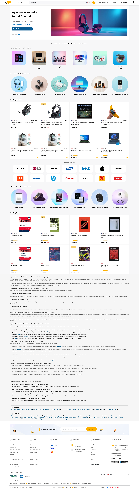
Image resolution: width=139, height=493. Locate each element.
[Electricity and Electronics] (84, 254)
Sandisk (79, 409)
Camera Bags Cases (57, 416)
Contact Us (13, 447)
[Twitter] (115, 487)
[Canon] (69, 178)
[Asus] (53, 169)
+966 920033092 (117, 455)
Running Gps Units (86, 416)
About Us (12, 445)
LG (59, 409)
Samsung (38, 329)
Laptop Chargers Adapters (28, 417)
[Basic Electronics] (54, 254)
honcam (66, 120)
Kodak (28, 409)
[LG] (37, 169)
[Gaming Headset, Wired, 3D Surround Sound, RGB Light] (24, 111)
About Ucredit (33, 457)
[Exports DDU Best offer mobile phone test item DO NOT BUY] (114, 111)
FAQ (31, 454)
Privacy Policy (68, 487)
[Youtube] (112, 487)
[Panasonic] (37, 178)
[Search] (93, 2)
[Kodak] (102, 178)
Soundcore (97, 409)
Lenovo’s (18, 334)
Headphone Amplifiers (29, 419)
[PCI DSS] (13, 476)
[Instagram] (110, 487)
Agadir (92, 459)
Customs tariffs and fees (16, 459)
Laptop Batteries (67, 417)
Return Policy (33, 452)
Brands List (33, 447)
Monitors (66, 416)
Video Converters (15, 416)
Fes (91, 452)
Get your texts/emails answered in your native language (121, 449)
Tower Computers (101, 417)
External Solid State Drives (112, 416)
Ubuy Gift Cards (34, 459)
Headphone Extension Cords (55, 419)
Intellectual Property (15, 452)
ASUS (39, 409)
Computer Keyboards (16, 419)
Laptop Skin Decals (37, 416)
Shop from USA (13, 483)
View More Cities (95, 464)
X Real (74, 409)
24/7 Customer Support (121, 445)
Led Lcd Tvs (76, 417)
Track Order (13, 457)
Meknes (93, 457)
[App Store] (115, 462)
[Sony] (20, 169)
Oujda (92, 462)
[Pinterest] (118, 487)
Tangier (93, 454)
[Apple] (102, 169)
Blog (31, 462)
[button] (103, 3)
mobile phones (35, 354)
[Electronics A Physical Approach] (84, 224)
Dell (16, 338)
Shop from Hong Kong (43, 483)
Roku (106, 409)
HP (97, 148)
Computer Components (70, 419)
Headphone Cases (26, 416)
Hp (31, 409)
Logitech (19, 409)
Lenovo (69, 409)
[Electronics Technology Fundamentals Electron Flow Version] (114, 254)
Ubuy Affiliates (34, 464)
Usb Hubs (92, 417)
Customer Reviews (35, 449)
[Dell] (86, 169)
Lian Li (91, 409)
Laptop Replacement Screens (115, 417)
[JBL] (20, 178)
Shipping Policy (14, 462)
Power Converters (15, 417)
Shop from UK (22, 483)
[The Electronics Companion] (54, 224)
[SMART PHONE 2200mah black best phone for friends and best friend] (84, 111)
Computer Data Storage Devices (53, 417)
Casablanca (94, 445)
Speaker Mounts (85, 417)
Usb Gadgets (40, 417)
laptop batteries (53, 360)
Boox (83, 409)
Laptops (19, 349)
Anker (51, 409)
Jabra (87, 409)
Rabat (92, 447)
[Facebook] (107, 487)
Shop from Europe (86, 483)
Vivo (62, 409)
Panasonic (26, 336)
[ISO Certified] (24, 476)
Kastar (56, 409)
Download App (34, 445)
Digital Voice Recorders (98, 416)
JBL (66, 409)
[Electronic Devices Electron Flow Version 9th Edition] (114, 224)
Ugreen (111, 409)
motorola (125, 120)
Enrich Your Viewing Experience (22, 29)
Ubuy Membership (14, 467)
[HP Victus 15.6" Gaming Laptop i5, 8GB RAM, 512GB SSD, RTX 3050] (114, 139)
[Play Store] (124, 462)
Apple (47, 331)
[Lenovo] (118, 178)
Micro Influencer (14, 464)
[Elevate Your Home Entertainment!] (89, 22)
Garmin (47, 409)
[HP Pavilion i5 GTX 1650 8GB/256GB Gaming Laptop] (84, 139)
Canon (35, 409)
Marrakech (93, 449)
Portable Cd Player (75, 416)
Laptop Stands (47, 416)
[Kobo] (86, 178)
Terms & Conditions (58, 487)
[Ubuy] (8, 2)
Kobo (102, 409)
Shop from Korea (55, 483)
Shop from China (65, 483)
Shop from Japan (32, 483)
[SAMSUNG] (69, 169)
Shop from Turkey (76, 483)
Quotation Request (15, 449)
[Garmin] (118, 169)
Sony (40, 333)
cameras (59, 346)
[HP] (53, 178)
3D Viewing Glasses (41, 419)
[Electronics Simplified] (24, 224)
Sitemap (12, 454)
